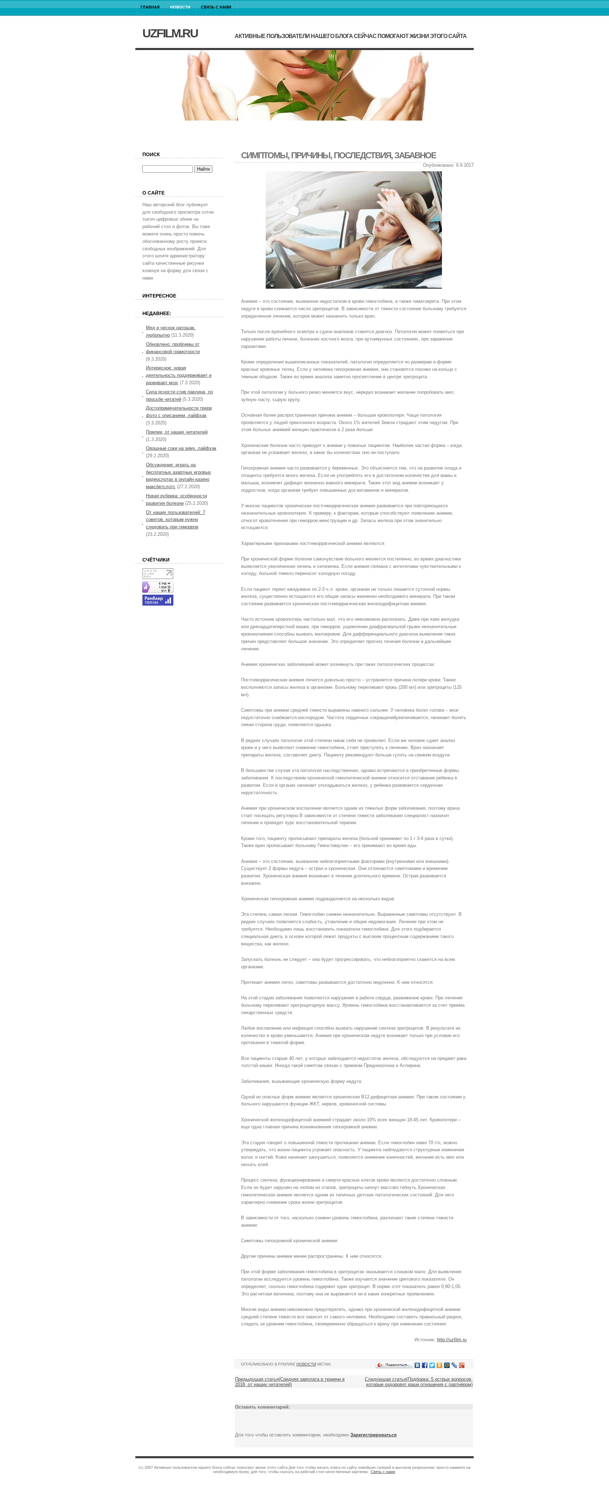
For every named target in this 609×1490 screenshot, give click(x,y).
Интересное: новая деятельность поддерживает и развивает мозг (178, 375)
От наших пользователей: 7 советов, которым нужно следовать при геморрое (175, 520)
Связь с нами (216, 7)
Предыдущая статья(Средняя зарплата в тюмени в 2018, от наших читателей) (290, 1381)
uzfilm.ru (170, 33)
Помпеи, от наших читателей (177, 432)
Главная (150, 7)
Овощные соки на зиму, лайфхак (181, 448)
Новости (180, 7)
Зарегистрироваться (373, 1434)
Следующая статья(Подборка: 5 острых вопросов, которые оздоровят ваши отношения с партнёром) (419, 1381)
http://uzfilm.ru (452, 1339)
